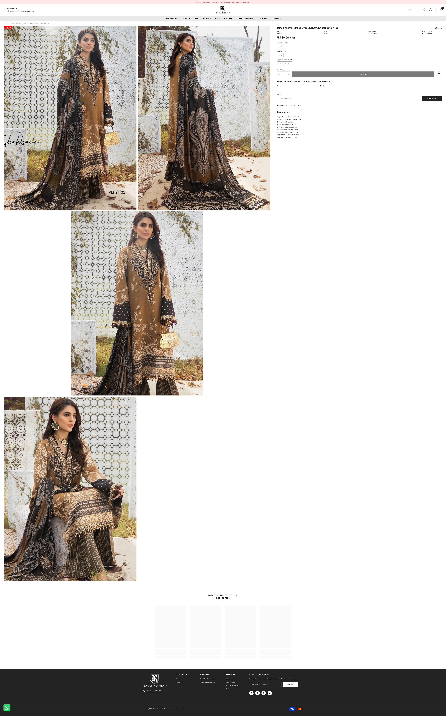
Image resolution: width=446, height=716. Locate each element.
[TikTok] (263, 693)
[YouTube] (270, 693)
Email (279, 95)
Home (6, 23)
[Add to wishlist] (439, 74)
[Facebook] (251, 693)
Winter (299, 106)
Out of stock (291, 106)
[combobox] (414, 10)
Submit (290, 684)
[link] (170, 653)
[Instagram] (257, 693)
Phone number (320, 86)
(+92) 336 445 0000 (27, 11)
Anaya (279, 34)
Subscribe (432, 99)
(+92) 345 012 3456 (11, 11)
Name (279, 86)
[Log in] (430, 10)
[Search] (416, 10)
